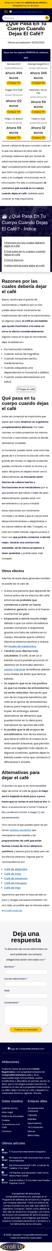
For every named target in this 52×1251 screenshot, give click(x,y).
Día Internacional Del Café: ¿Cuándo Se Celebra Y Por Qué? (29, 1167)
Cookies (6, 1120)
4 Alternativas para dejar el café (24, 265)
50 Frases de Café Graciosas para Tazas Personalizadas (29, 1159)
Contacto (7, 1131)
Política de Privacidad (12, 1116)
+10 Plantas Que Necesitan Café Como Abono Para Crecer (29, 1174)
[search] (47, 18)
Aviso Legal (7, 1112)
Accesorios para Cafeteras (36, 1110)
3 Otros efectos (13, 260)
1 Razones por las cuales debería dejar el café (24, 244)
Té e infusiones (35, 1127)
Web (7, 990)
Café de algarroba (15, 869)
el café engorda (13, 910)
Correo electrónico (16, 978)
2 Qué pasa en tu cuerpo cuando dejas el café (24, 253)
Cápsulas (32, 1115)
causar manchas (14, 669)
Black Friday (33, 1135)
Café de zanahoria (15, 878)
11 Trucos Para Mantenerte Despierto (27, 1151)
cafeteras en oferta (34, 2)
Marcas (31, 1131)
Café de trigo (12, 888)
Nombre (9, 966)
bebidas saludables (20, 830)
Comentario (12, 1002)
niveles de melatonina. (22, 646)
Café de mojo (12, 874)
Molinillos (32, 1119)
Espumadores (34, 1123)
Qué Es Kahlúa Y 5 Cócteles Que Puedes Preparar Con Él (29, 1182)
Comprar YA (14, 83)
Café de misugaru (15, 883)
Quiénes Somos (10, 1108)
